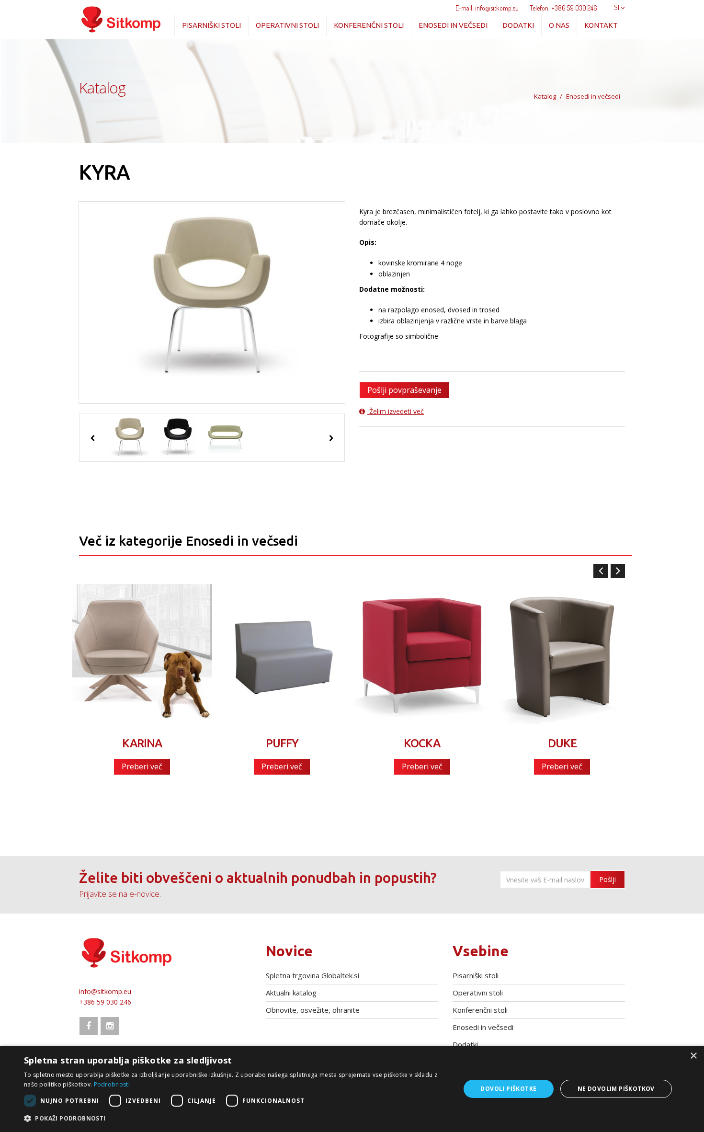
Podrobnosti (112, 1084)
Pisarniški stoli (211, 25)
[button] (235, 1118)
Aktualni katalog (291, 992)
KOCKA (422, 743)
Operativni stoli (287, 25)
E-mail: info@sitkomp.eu (487, 8)
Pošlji (607, 879)
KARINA (142, 743)
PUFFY (282, 743)
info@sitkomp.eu (105, 991)
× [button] (693, 1056)
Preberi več (142, 766)
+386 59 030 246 (105, 1001)
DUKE (562, 743)
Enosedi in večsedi (453, 25)
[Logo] (121, 17)
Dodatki (518, 25)
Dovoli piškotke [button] (508, 1089)
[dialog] (352, 1089)
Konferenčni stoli (369, 25)
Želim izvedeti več (395, 411)
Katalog (545, 96)
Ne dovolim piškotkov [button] (616, 1089)
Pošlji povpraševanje (404, 390)
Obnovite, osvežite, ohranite (313, 1010)
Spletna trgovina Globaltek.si (312, 975)
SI (617, 7)
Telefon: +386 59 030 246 (563, 8)
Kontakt (601, 25)
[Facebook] (88, 1026)
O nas (559, 25)
